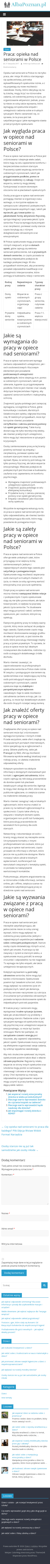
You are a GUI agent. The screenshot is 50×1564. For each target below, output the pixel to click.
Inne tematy (6, 1397)
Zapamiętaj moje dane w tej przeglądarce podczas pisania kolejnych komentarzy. (21, 1264)
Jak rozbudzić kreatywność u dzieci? (16, 1348)
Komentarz (7, 1174)
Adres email (8, 1228)
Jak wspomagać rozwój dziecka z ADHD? (24, 1112)
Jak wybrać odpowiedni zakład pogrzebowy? (20, 1318)
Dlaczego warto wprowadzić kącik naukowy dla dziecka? (25, 1106)
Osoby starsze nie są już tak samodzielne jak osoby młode (19, 1148)
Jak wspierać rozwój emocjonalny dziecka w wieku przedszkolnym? (25, 1095)
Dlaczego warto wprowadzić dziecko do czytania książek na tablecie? (26, 1101)
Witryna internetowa (11, 1243)
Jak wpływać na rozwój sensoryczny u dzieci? (20, 1527)
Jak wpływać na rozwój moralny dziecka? (19, 1369)
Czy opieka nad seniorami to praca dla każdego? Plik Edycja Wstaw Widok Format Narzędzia (24, 1130)
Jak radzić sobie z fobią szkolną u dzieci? (18, 1533)
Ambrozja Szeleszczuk (31, 64)
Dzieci (7, 49)
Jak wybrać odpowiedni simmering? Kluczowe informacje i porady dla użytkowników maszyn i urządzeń (21, 1304)
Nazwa (5, 1213)
